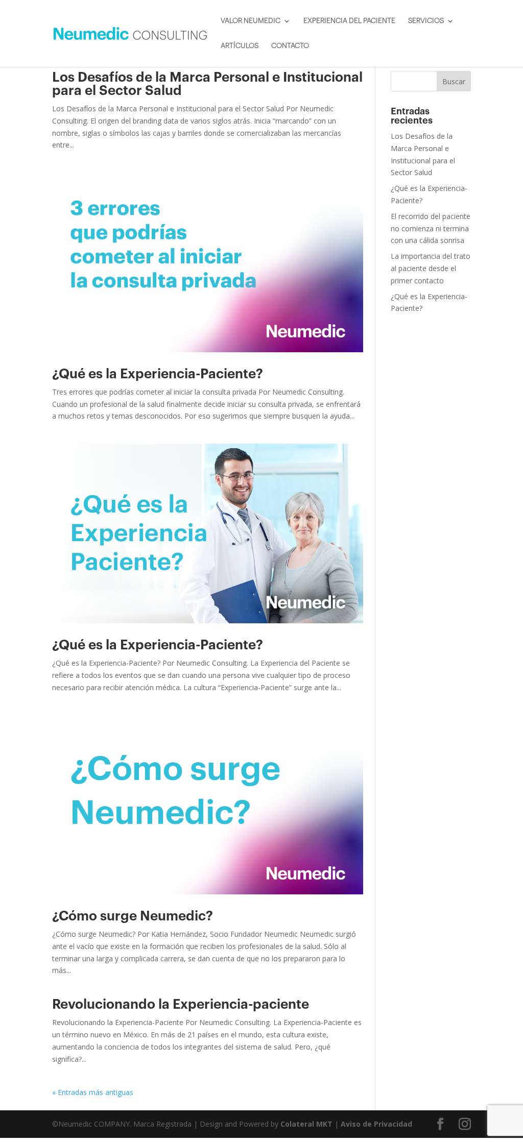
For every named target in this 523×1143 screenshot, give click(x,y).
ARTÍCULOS (239, 46)
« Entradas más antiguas (92, 1092)
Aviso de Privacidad (376, 1124)
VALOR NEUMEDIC (250, 21)
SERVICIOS (426, 21)
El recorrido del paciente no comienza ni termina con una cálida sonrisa (430, 228)
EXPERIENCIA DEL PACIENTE (349, 21)
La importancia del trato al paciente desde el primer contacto (430, 268)
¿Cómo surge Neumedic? (132, 916)
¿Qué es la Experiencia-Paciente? (157, 374)
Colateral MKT (306, 1124)
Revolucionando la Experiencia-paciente (180, 1004)
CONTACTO (290, 46)
